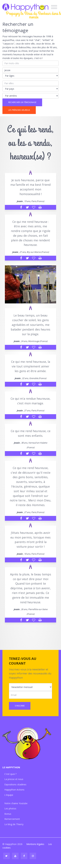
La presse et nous (13, 779)
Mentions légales (35, 844)
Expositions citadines (15, 784)
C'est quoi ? (10, 773)
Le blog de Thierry (13, 824)
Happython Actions (14, 789)
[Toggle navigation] (54, 7)
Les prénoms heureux (19, 110)
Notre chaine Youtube (15, 803)
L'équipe (8, 794)
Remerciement (12, 818)
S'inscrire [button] (20, 705)
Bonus (7, 813)
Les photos (10, 808)
